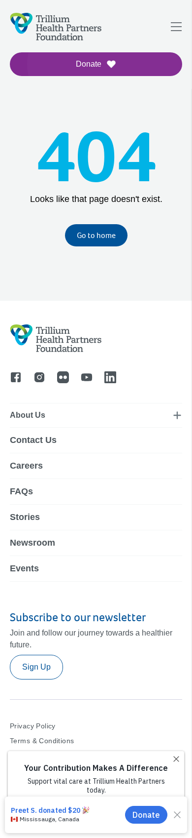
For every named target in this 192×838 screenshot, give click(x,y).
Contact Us (33, 440)
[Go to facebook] (16, 377)
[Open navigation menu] (176, 27)
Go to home (96, 235)
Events (24, 568)
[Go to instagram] (39, 377)
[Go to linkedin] (110, 377)
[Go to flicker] (63, 377)
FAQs (21, 491)
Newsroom (32, 543)
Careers (26, 466)
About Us (27, 415)
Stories (25, 517)
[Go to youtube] (87, 377)
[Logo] (21, 71)
